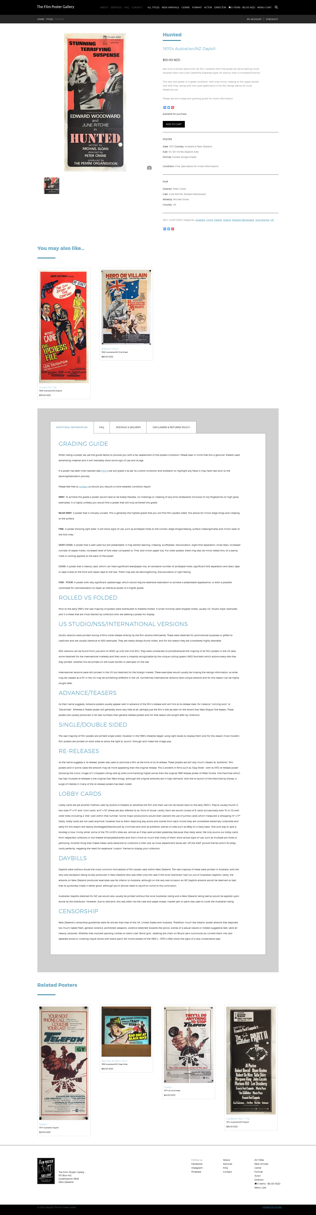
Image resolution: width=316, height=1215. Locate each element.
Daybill (218, 220)
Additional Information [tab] (71, 427)
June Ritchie (262, 220)
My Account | (255, 19)
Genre (186, 7)
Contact (137, 7)
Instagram (197, 1167)
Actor (208, 7)
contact (83, 486)
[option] (95, 102)
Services (116, 7)
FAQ (126, 7)
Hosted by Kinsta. (272, 1207)
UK (272, 220)
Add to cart (174, 124)
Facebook (196, 1163)
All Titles (153, 7)
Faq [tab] (101, 427)
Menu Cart (264, 7)
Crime (209, 220)
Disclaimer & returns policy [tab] (171, 427)
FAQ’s (104, 470)
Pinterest (196, 1171)
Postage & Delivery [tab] (128, 427)
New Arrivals (170, 7)
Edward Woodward (243, 220)
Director (220, 7)
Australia (200, 220)
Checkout (272, 19)
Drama (227, 220)
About (104, 7)
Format (197, 7)
